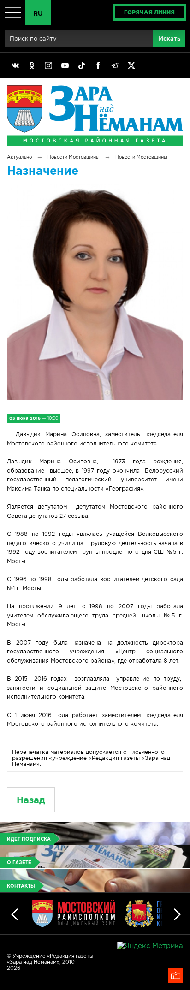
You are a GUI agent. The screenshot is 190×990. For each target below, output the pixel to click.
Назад (31, 799)
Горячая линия (149, 12)
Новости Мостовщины (74, 157)
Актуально (19, 157)
